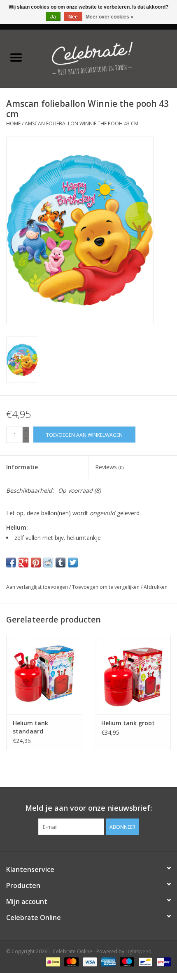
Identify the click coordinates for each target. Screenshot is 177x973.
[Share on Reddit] (48, 562)
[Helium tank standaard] (44, 675)
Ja (53, 17)
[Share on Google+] (23, 562)
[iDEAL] (52, 961)
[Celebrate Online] (105, 58)
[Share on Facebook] (11, 562)
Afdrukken (156, 586)
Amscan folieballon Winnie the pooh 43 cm (81, 123)
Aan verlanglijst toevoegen (37, 586)
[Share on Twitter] (73, 562)
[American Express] (107, 961)
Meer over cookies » (109, 17)
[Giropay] (162, 961)
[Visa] (89, 961)
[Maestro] (126, 961)
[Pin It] (36, 562)
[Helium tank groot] (133, 675)
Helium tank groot (128, 723)
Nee (73, 17)
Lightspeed (138, 951)
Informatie (22, 467)
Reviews (109, 467)
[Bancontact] (144, 961)
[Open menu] (16, 57)
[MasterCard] (70, 961)
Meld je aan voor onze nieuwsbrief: (88, 808)
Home (13, 123)
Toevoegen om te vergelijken (106, 586)
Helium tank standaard (30, 727)
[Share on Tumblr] (60, 562)
